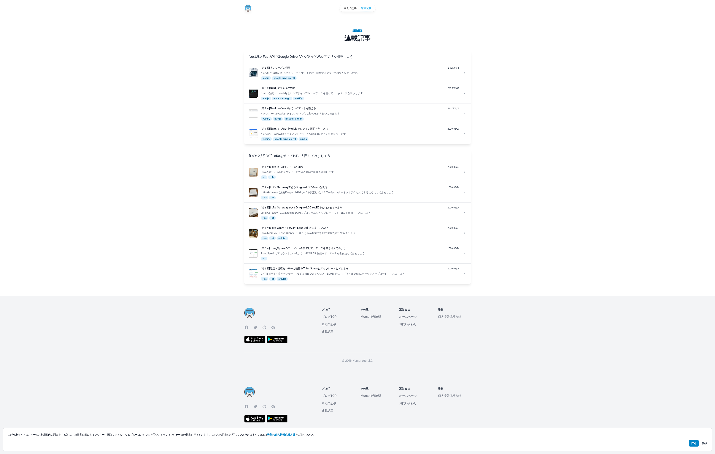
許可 (693, 443)
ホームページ (408, 316)
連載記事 (366, 8)
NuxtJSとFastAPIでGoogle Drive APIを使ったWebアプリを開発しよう (301, 57)
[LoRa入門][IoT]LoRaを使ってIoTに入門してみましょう (289, 156)
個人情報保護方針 (449, 316)
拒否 (705, 443)
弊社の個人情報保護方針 (281, 434)
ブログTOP (329, 316)
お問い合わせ (408, 324)
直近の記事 (350, 8)
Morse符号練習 (370, 316)
